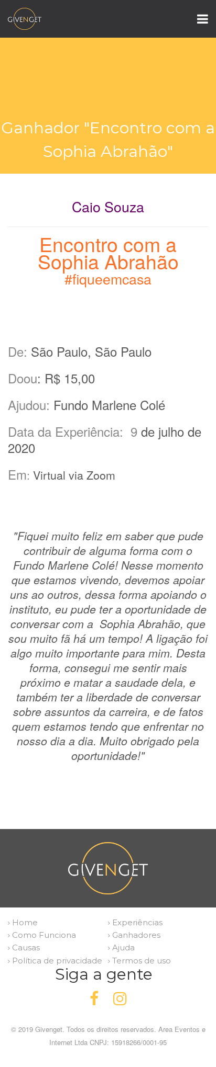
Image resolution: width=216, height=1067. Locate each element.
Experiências (136, 922)
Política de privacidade (56, 961)
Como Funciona (43, 935)
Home (24, 922)
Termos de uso (140, 961)
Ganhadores (135, 935)
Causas (25, 947)
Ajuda (122, 947)
